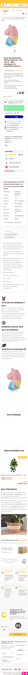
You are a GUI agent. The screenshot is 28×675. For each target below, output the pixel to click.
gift (11, 142)
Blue (8, 142)
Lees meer (14, 88)
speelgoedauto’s (19, 494)
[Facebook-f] (2, 627)
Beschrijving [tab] (8, 231)
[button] (7, 653)
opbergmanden (5, 497)
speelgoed (4, 494)
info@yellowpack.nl (8, 657)
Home (2, 17)
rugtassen (15, 506)
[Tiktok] (4, 629)
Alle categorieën (9, 17)
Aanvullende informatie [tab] (11, 234)
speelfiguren (10, 494)
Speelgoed (8, 140)
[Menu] (4, 13)
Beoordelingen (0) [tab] (9, 237)
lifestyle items (20, 504)
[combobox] (19, 10)
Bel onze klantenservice (6, 660)
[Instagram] (6, 627)
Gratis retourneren (14, 1)
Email (4, 654)
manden (15, 496)
